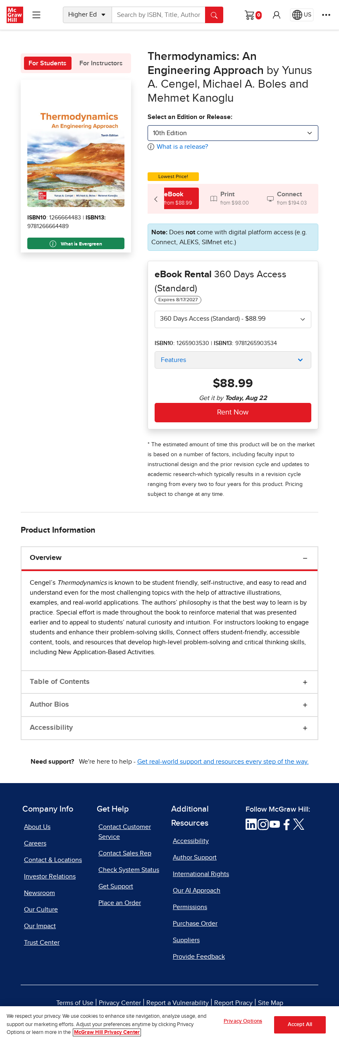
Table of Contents (60, 682)
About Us (37, 827)
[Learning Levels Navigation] (36, 14)
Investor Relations (50, 876)
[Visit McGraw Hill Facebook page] (286, 824)
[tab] (173, 198)
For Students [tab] (48, 63)
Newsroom (39, 893)
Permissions (190, 907)
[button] (276, 15)
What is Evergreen (81, 244)
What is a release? (182, 146)
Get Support (115, 886)
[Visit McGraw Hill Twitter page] (298, 824)
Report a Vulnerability (177, 1003)
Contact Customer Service (124, 832)
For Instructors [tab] (101, 63)
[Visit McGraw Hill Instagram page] (263, 824)
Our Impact (40, 926)
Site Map (270, 1003)
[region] (169, 1024)
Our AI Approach (196, 890)
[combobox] (233, 133)
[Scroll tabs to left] (156, 198)
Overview (46, 558)
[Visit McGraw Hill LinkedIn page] (251, 824)
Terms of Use (74, 1003)
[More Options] (326, 15)
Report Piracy (233, 1003)
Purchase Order (195, 923)
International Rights (201, 874)
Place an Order (119, 903)
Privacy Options (243, 1021)
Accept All (300, 1024)
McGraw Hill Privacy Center (107, 1032)
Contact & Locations (53, 860)
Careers (35, 843)
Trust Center (42, 942)
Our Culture (41, 909)
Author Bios (49, 704)
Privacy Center (120, 1003)
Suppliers (186, 940)
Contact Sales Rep (124, 853)
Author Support (195, 857)
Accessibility (51, 727)
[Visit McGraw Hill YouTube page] (274, 824)
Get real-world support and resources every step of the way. (223, 761)
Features (173, 360)
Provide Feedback (199, 956)
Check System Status (128, 870)
